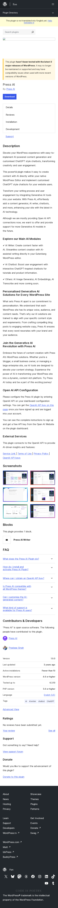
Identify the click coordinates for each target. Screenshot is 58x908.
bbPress (8, 852)
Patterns (34, 809)
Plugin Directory (10, 12)
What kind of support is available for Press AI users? (17, 609)
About (6, 794)
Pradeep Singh (16, 647)
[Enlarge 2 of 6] (51, 474)
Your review (9, 730)
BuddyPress (10, 857)
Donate (35, 828)
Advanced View (11, 709)
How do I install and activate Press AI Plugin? (15, 568)
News (6, 799)
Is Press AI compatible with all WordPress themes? (17, 587)
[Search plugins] (32, 32)
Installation (11, 121)
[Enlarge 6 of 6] (51, 507)
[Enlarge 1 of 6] (24, 474)
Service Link (9, 453)
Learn (6, 818)
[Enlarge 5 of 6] (24, 507)
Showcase (35, 794)
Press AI (10, 89)
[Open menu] (53, 4)
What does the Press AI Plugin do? (21, 559)
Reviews (10, 114)
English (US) (49, 695)
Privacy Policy (41, 453)
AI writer (32, 701)
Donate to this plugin (13, 776)
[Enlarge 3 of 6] (24, 491)
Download (10, 96)
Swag (34, 833)
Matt (7, 847)
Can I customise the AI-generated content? (15, 598)
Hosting (7, 804)
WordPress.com (12, 842)
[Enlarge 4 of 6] (51, 491)
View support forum (13, 751)
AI (26, 701)
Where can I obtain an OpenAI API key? (23, 578)
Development (13, 129)
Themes (34, 799)
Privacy (7, 809)
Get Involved (37, 818)
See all (51, 730)
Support (10, 136)
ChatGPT (50, 701)
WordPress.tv (11, 833)
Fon (11, 869)
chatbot (41, 701)
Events (34, 823)
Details (9, 107)
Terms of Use (24, 453)
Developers (8, 828)
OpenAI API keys (11, 457)
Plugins (34, 804)
